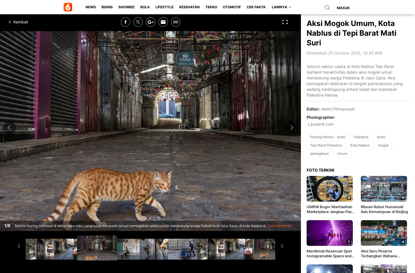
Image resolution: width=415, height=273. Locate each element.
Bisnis (107, 7)
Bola (145, 7)
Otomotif (232, 7)
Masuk (343, 8)
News (91, 7)
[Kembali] (30, 22)
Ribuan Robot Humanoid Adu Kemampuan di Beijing (384, 209)
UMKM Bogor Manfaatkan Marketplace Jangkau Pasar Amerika (331, 209)
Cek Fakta (256, 7)
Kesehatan (189, 7)
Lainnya (280, 7)
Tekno (211, 7)
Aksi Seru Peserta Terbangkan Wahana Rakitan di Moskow (379, 253)
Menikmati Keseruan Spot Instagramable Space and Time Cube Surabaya (329, 253)
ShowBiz (126, 7)
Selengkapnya (279, 226)
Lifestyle (164, 7)
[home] (68, 7)
